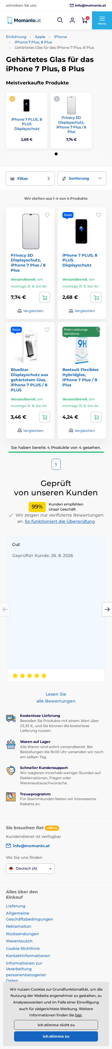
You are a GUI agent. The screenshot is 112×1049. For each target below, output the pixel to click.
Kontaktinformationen (28, 955)
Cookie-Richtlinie (23, 948)
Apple (40, 36)
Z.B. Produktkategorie (41, 48)
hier (78, 1015)
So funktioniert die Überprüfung (60, 521)
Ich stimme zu (56, 1036)
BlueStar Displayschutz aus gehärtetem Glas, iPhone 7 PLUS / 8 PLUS (29, 379)
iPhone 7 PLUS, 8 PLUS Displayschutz (26, 124)
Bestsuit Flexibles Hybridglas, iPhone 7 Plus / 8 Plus (80, 377)
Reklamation (18, 926)
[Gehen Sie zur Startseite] (24, 20)
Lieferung (15, 905)
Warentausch (19, 941)
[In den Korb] (44, 297)
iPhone (60, 36)
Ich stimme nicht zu (56, 1025)
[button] (60, 20)
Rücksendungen (22, 933)
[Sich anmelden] (72, 20)
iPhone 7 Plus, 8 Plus (33, 42)
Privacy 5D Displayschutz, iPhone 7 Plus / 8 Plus (71, 124)
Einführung (16, 36)
